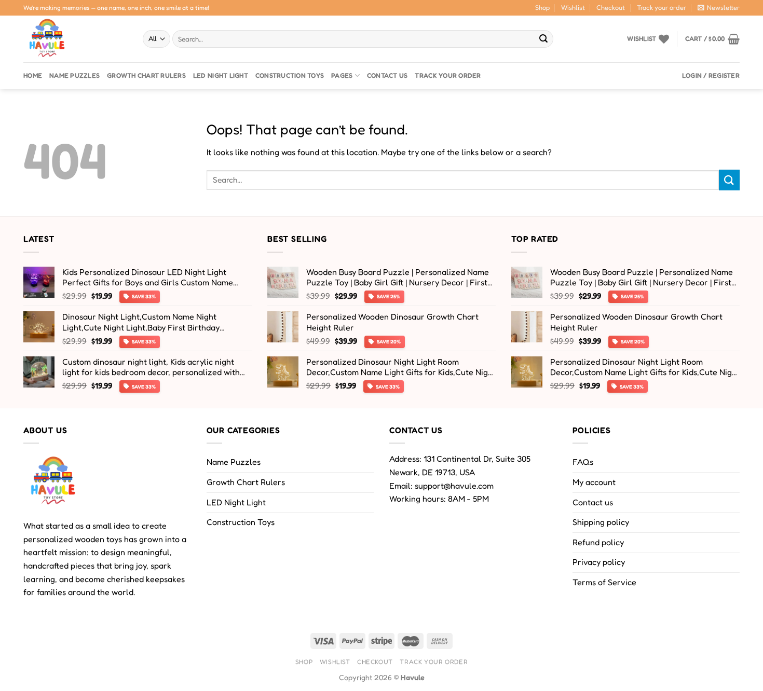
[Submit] (543, 39)
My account (594, 482)
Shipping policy (601, 522)
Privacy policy (599, 562)
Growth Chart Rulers (146, 75)
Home (32, 75)
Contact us (387, 75)
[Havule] (75, 39)
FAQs (583, 462)
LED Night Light (220, 75)
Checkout (610, 7)
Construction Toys (289, 75)
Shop (542, 7)
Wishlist (573, 7)
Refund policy (598, 542)
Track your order (661, 7)
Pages (341, 75)
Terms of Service (604, 582)
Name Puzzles (74, 75)
